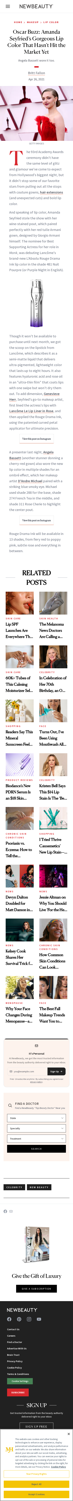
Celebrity (47, 672)
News (10, 891)
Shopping (13, 726)
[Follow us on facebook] (9, 1319)
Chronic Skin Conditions (16, 835)
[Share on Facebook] (5, 1211)
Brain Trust (13, 1354)
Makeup (33, 22)
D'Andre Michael (30, 481)
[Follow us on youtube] (39, 1319)
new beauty (39, 1187)
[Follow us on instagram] (29, 1319)
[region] (36, 1465)
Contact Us (13, 1329)
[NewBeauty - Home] (36, 6)
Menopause (14, 1003)
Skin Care (13, 618)
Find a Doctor (14, 1342)
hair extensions (51, 192)
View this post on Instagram (36, 438)
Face (42, 726)
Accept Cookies (36, 1494)
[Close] (69, 1434)
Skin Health (48, 618)
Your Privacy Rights (36, 1473)
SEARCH (36, 1148)
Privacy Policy (15, 1361)
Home (18, 22)
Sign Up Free (36, 1426)
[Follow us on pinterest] (19, 1319)
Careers (11, 1335)
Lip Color (51, 22)
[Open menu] (8, 6)
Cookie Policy (14, 1367)
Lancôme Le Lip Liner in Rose (31, 411)
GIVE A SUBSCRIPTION (36, 1288)
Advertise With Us (17, 1348)
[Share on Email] (11, 1211)
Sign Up (54, 1071)
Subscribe (17, 1392)
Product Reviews (19, 780)
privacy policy (36, 1081)
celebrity (14, 1187)
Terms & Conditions (18, 1374)
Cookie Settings (20, 1381)
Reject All (36, 1484)
